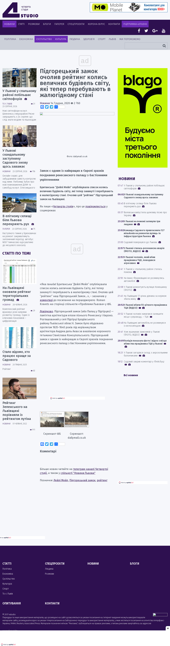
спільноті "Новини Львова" (78, 473)
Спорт (101, 39)
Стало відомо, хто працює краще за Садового (16, 356)
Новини (9, 24)
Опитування (11, 603)
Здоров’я (89, 39)
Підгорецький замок (82, 480)
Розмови (34, 24)
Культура (60, 39)
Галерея (59, 24)
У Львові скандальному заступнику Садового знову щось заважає (15, 158)
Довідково (46, 311)
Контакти (114, 24)
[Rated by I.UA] (160, 615)
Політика (10, 39)
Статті (21, 24)
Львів (112, 39)
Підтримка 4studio (135, 24)
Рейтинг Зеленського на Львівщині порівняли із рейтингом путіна (16, 411)
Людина (74, 39)
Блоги (47, 24)
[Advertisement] (77, 373)
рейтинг (102, 480)
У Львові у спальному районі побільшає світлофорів (19, 95)
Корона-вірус (96, 24)
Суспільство (44, 39)
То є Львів (7, 104)
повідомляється (95, 206)
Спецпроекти (76, 24)
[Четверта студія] (20, 10)
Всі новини (131, 375)
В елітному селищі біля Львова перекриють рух (16, 220)
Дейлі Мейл (61, 480)
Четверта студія (63, 206)
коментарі (46, 300)
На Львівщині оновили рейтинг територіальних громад (16, 294)
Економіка (26, 39)
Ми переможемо (129, 39)
